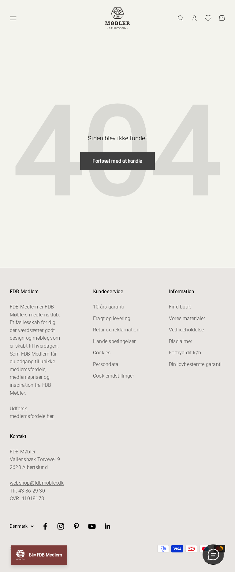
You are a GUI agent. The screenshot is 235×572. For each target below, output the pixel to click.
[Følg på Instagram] (61, 526)
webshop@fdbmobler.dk (37, 483)
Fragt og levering (111, 318)
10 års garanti (108, 307)
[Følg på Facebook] (45, 526)
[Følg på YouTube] (92, 526)
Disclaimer (180, 341)
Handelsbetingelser (114, 341)
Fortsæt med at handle (117, 161)
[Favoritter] (208, 18)
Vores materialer (187, 318)
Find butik (180, 307)
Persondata (105, 364)
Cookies (102, 353)
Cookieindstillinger (113, 376)
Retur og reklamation (116, 330)
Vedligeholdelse (186, 330)
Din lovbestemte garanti (195, 364)
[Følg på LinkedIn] (107, 526)
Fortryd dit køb (185, 353)
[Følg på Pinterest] (76, 526)
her (50, 416)
